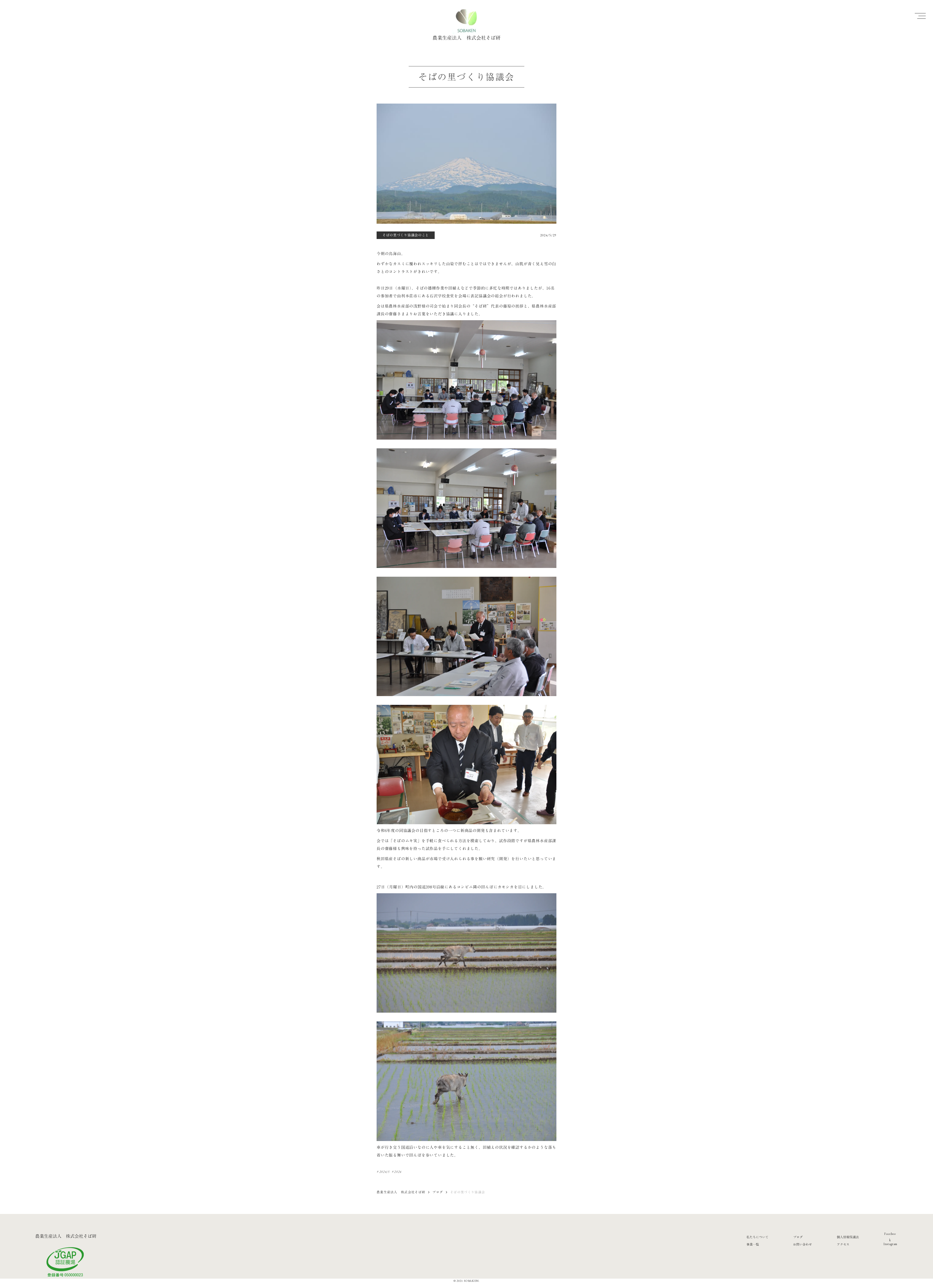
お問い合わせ (802, 1244)
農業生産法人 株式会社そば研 (401, 1192)
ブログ (437, 1192)
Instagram (890, 1244)
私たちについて (757, 1237)
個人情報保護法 (848, 1237)
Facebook (890, 1237)
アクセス (843, 1244)
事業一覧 (752, 1244)
